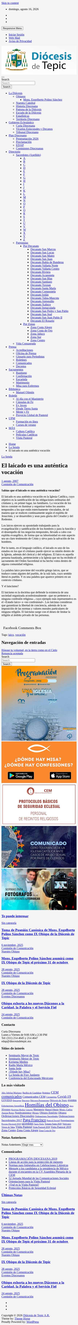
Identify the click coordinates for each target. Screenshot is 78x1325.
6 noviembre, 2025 (12, 945)
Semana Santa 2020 (53, 1124)
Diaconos (26, 1101)
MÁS (12, 428)
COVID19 (6, 1100)
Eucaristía (21, 379)
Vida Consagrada (26, 343)
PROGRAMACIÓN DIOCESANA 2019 (33, 1158)
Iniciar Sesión (16, 34)
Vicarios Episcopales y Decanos (34, 128)
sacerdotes (27, 1123)
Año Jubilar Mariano (11, 1092)
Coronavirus (51, 1097)
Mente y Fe (22, 411)
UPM (12, 418)
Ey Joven (21, 405)
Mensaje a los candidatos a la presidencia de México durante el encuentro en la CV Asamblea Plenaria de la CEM (40, 1171)
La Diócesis (15, 93)
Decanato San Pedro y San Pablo (49, 311)
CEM (55, 1092)
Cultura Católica (25, 431)
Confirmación (24, 376)
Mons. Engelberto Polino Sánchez (42, 99)
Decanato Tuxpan (40, 285)
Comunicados (24, 363)
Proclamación (24, 141)
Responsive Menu (12, 28)
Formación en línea (27, 421)
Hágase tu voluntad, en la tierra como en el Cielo (29, 650)
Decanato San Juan (41, 259)
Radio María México (20, 1065)
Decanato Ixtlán (39, 294)
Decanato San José (41, 314)
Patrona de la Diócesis (28, 109)
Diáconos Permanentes (39, 1101)
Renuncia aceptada (12, 653)
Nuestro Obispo (10, 951)
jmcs (71, 1106)
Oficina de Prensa (26, 353)
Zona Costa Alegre (41, 327)
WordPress (32, 1321)
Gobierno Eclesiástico (21, 122)
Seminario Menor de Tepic (24, 1058)
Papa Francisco (34, 1120)
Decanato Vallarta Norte (44, 265)
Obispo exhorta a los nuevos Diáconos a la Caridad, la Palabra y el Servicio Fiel (32, 1005)
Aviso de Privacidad (20, 41)
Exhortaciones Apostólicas (12, 1106)
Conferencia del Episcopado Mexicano (31, 1078)
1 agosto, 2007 (9, 481)
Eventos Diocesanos (13, 996)
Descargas (17, 1101)
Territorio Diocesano (28, 119)
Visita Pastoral (24, 437)
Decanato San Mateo (42, 255)
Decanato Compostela (43, 291)
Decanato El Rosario (42, 320)
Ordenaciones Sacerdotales (46, 1116)
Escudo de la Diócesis (28, 112)
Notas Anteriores (11, 1144)
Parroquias (22, 242)
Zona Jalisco (37, 333)
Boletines (21, 359)
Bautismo (21, 372)
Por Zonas (29, 324)
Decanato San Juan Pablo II (46, 317)
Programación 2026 (27, 138)
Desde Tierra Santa (27, 408)
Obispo (35, 1112)
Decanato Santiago (41, 281)
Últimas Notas (11, 1195)
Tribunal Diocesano (27, 132)
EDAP (20, 145)
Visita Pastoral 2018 (41, 1127)
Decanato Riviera (40, 272)
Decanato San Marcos (43, 249)
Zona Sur (35, 337)
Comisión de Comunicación (17, 484)
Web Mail (14, 37)
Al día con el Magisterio (30, 398)
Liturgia (29, 1110)
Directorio (14, 151)
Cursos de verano (26, 424)
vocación (20, 634)
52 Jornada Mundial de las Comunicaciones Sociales (39, 1178)
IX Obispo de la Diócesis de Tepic (25, 983)
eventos (72, 1100)
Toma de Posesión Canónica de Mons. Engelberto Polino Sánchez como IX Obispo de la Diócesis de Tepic (38, 934)
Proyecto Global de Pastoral (32, 415)
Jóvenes (6, 1109)
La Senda (6, 456)
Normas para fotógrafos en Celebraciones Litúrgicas (38, 1165)
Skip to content (10, 3)
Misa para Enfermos (27, 385)
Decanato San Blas (41, 278)
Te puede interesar (14, 916)
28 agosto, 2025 (10, 969)
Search (5, 79)
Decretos (21, 366)
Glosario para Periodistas (30, 356)
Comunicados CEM (33, 1096)
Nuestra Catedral (25, 102)
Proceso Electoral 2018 (11, 1124)
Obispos (20, 96)
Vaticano (66, 1123)
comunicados (11, 1096)
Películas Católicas (26, 434)
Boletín (13, 395)
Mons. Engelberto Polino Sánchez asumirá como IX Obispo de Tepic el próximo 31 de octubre (37, 960)
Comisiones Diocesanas (29, 148)
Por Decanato (31, 246)
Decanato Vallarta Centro (44, 268)
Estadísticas (22, 115)
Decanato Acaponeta (42, 275)
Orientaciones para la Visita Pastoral (29, 1181)
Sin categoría (8, 922)
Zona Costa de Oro (41, 330)
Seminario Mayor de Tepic (24, 1055)
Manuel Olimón (25, 392)
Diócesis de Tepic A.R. (36, 1315)
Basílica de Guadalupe (32, 1093)
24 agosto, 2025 (10, 1014)
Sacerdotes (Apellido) (28, 154)
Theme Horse (22, 1318)
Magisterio (38, 1109)
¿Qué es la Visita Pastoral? (24, 1184)
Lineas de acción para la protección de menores (36, 1161)
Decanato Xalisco (40, 304)
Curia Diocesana (25, 125)
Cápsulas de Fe (24, 402)
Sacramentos (16, 369)
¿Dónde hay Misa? (19, 1071)
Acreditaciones (24, 350)
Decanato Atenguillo (42, 301)
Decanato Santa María (43, 288)
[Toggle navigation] (2, 77)
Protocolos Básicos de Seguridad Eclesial (32, 1188)
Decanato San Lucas (42, 252)
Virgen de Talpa (8, 1127)
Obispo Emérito (49, 1112)
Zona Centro (37, 340)
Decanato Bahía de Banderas (47, 262)
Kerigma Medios (18, 1061)
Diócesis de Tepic (58, 1100)
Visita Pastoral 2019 (61, 1127)
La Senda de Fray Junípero (24, 1074)
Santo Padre (39, 1124)
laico (11, 634)
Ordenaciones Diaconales (17, 1116)
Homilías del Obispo (47, 1105)
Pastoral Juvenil (53, 1121)
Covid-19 (64, 1096)
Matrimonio (22, 382)
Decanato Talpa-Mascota (44, 298)
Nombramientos (23, 1112)
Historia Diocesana (27, 106)
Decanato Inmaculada (42, 307)
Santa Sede (15, 1068)
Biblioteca (14, 389)
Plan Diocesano (18, 135)
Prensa (12, 346)
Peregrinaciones (67, 1120)
